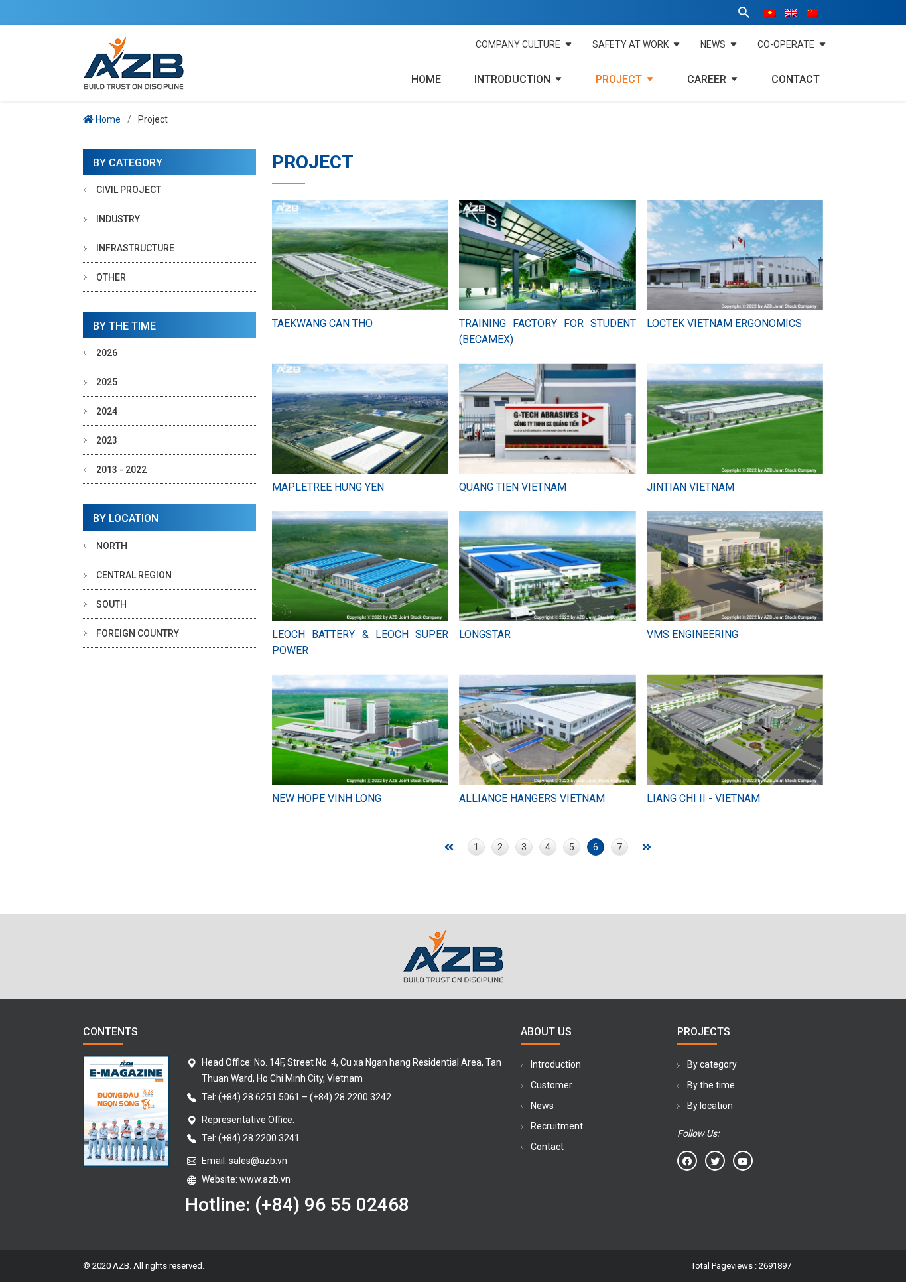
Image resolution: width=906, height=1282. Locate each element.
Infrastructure (135, 248)
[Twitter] (715, 1161)
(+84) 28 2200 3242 (350, 1097)
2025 (106, 382)
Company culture (518, 44)
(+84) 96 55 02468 (332, 1205)
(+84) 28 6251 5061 (259, 1097)
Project (619, 79)
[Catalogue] (126, 1139)
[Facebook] (687, 1161)
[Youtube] (743, 1161)
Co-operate (785, 44)
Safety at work (630, 44)
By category (712, 1064)
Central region (134, 575)
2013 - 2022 (121, 469)
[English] (791, 13)
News (713, 44)
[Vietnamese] (770, 13)
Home (426, 79)
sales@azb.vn (258, 1160)
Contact (795, 79)
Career (706, 79)
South (111, 604)
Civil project (128, 189)
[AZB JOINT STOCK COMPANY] (169, 63)
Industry (118, 219)
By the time (711, 1085)
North (111, 546)
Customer (551, 1085)
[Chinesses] (812, 13)
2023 (106, 440)
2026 (106, 353)
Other (111, 277)
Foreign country (137, 633)
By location (710, 1105)
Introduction (512, 79)
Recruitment (557, 1126)
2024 (106, 411)
